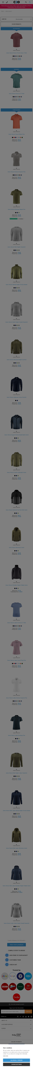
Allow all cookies (16, 1060)
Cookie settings (16, 1064)
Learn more (5, 1055)
